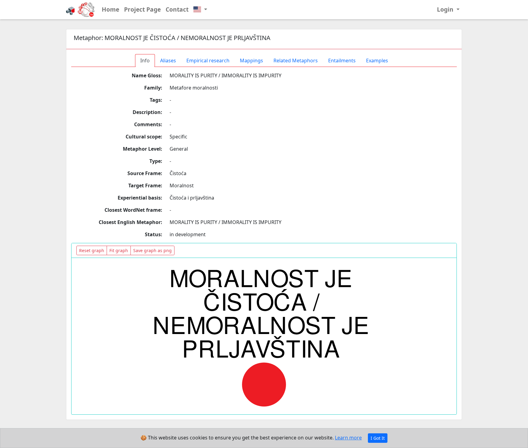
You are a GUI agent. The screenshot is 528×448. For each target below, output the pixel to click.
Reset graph (91, 250)
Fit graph (118, 250)
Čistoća (178, 173)
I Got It (378, 438)
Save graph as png (152, 250)
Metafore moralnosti (194, 87)
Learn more (348, 437)
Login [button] (446, 9)
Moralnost (182, 185)
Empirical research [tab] (207, 60)
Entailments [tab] (342, 60)
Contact (177, 9)
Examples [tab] (377, 60)
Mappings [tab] (251, 60)
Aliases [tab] (168, 60)
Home (110, 9)
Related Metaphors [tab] (295, 60)
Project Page (142, 9)
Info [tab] (145, 60)
